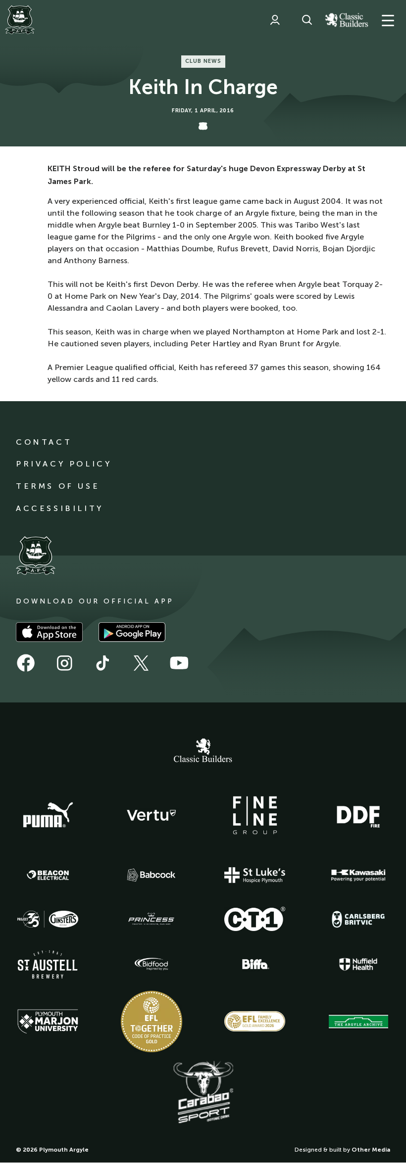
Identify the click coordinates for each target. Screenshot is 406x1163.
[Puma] (48, 815)
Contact (44, 442)
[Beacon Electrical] (48, 875)
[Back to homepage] (20, 20)
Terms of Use (58, 486)
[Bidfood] (151, 964)
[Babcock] (151, 874)
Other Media (371, 1149)
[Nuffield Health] (358, 964)
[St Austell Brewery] (48, 964)
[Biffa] (255, 964)
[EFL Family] (255, 1021)
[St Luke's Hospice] (255, 875)
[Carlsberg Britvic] (358, 919)
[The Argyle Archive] (358, 1021)
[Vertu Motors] (151, 815)
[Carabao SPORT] (203, 1092)
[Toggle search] (307, 20)
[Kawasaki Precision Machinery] (358, 875)
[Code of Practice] (151, 1021)
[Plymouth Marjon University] (48, 1021)
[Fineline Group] (255, 815)
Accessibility (59, 508)
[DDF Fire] (358, 815)
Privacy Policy (63, 463)
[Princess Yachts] (151, 919)
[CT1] (255, 918)
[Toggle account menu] (274, 20)
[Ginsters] (48, 919)
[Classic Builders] (203, 751)
